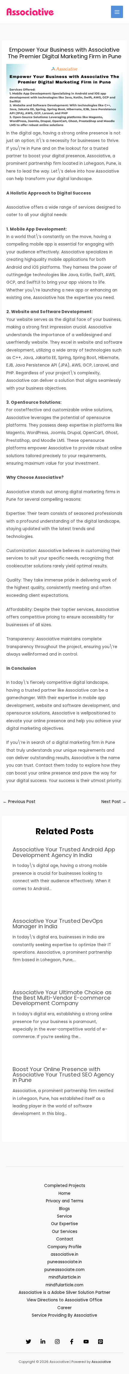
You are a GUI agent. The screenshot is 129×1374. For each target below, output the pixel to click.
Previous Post (19, 802)
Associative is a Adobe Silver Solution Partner (64, 1292)
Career (64, 1308)
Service (64, 1216)
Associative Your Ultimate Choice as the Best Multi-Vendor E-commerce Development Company (62, 998)
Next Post (113, 802)
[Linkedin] (43, 1341)
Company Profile (64, 1247)
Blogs (64, 1209)
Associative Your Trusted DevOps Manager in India (58, 923)
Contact (64, 1239)
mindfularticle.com (64, 1285)
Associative (101, 1362)
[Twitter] (28, 1341)
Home (64, 1193)
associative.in (64, 1254)
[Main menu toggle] (117, 12)
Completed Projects (64, 1185)
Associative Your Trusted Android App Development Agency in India (64, 852)
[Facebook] (71, 1341)
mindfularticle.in (65, 1277)
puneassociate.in (64, 1262)
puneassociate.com (64, 1270)
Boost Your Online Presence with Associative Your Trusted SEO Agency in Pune (63, 1074)
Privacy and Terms (64, 1201)
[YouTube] (86, 1341)
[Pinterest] (100, 1341)
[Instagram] (57, 1341)
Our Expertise (64, 1224)
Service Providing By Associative (64, 1315)
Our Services (64, 1231)
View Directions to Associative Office (64, 1300)
